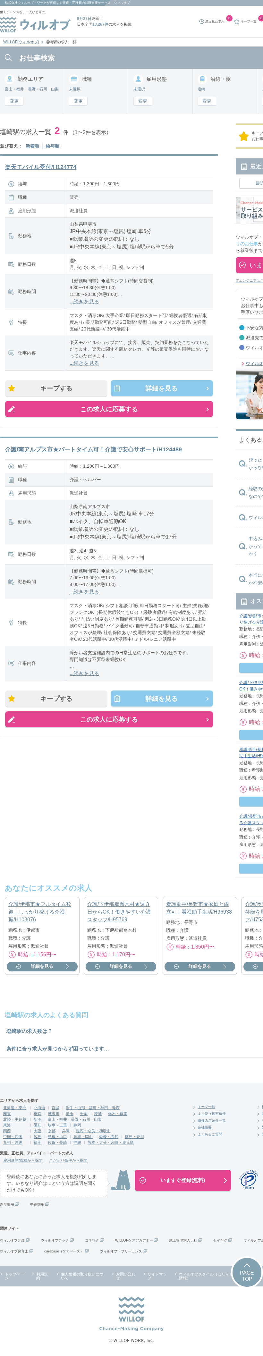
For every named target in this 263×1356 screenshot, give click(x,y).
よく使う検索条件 (212, 1113)
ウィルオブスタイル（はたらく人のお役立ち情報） (217, 1276)
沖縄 (77, 1142)
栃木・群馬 (117, 1113)
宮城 (55, 1108)
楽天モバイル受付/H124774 (40, 167)
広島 (37, 1136)
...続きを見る (84, 301)
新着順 (32, 145)
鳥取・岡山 (83, 1136)
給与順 (52, 145)
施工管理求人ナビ (183, 1240)
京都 (51, 1131)
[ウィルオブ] (35, 25)
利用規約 (42, 1276)
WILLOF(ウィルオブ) (21, 42)
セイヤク (220, 1240)
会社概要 (205, 1127)
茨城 (98, 1113)
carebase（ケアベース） (64, 1251)
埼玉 (69, 1113)
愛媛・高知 (108, 1136)
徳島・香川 (134, 1136)
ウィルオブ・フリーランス (121, 1251)
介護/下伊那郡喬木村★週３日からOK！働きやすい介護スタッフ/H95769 (119, 911)
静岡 (77, 1125)
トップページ (14, 1276)
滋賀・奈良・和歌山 (93, 1131)
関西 (7, 1131)
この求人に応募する (109, 409)
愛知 (37, 1125)
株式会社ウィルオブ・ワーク (26, 2)
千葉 (84, 1113)
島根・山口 (57, 1136)
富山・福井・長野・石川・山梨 (75, 1119)
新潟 (37, 1119)
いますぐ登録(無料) (183, 1180)
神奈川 (53, 1113)
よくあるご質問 (210, 1134)
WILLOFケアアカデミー (134, 1240)
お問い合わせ (125, 1276)
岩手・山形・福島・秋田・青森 (93, 1108)
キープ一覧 (206, 1107)
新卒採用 (7, 1204)
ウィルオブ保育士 (14, 1251)
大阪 (37, 1131)
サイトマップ (157, 1276)
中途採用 (37, 1204)
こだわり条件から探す (68, 1160)
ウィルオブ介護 (12, 1240)
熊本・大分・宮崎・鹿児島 (111, 1142)
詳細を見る (162, 388)
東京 (37, 1113)
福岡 (37, 1142)
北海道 (39, 1108)
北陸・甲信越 (14, 1119)
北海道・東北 (14, 1108)
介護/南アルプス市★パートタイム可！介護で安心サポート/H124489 (93, 449)
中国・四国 (12, 1136)
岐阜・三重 (57, 1125)
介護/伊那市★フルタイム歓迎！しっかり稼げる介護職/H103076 (39, 911)
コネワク (92, 1240)
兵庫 (66, 1131)
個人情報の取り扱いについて (82, 1276)
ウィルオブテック (55, 1240)
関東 (7, 1113)
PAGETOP (247, 1276)
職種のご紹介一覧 (212, 1120)
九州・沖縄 (12, 1142)
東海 (7, 1125)
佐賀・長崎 (57, 1142)
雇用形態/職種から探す (23, 1160)
